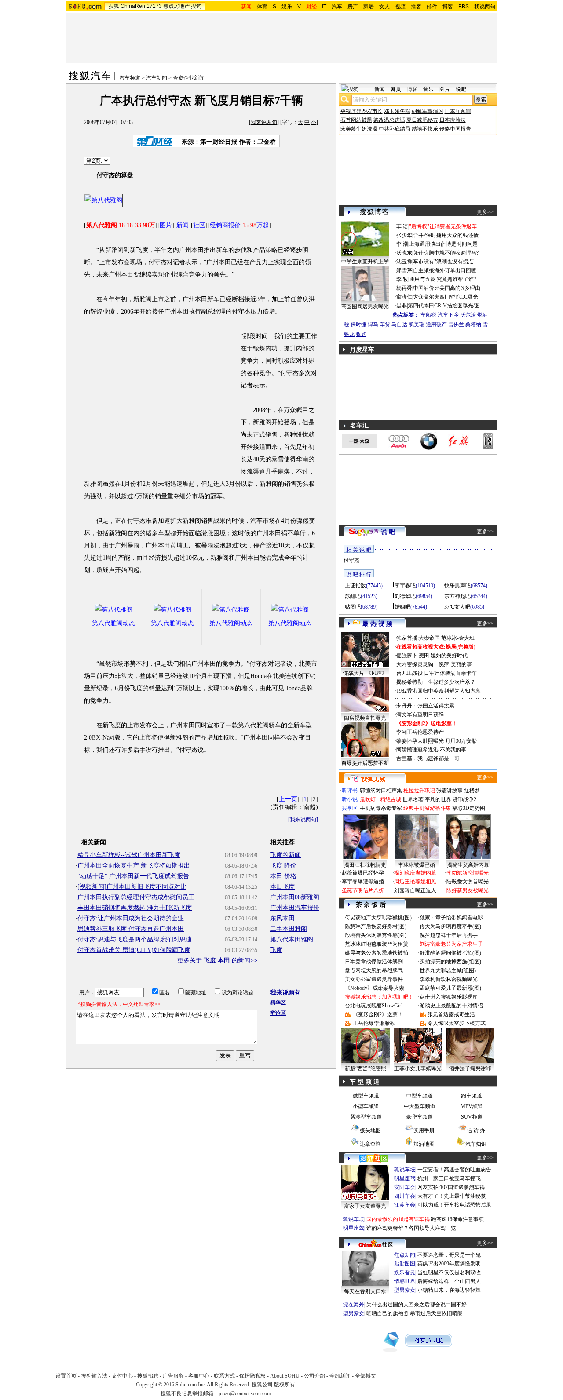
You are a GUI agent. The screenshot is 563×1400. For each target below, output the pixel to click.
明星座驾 (404, 1178)
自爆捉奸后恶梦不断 (365, 763)
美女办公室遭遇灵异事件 (374, 979)
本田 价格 (283, 876)
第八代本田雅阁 (291, 939)
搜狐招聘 (147, 1376)
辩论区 (278, 1013)
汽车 (337, 7)
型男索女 (404, 1290)
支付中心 (122, 1376)
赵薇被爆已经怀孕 (363, 873)
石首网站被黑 (356, 120)
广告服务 (173, 1376)
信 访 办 (476, 1130)
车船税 (428, 315)
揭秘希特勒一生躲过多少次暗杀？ (435, 682)
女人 (384, 7)
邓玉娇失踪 (397, 111)
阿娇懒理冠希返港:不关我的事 (431, 750)
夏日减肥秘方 (422, 120)
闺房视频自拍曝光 (365, 718)
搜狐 (114, 6)
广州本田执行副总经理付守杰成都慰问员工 (135, 897)
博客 (447, 7)
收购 (361, 334)
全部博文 (365, 1376)
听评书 (350, 791)
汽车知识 (475, 1144)
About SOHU (285, 1376)
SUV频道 (472, 1117)
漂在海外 (353, 1305)
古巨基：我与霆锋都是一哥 (428, 758)
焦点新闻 (404, 1255)
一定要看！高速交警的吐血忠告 (454, 1170)
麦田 (424, 656)
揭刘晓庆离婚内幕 (415, 873)
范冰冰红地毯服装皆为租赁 (376, 944)
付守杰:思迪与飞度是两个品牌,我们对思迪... (137, 939)
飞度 (276, 950)
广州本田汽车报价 (294, 907)
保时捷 (358, 324)
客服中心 (198, 1376)
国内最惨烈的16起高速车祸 (398, 1219)
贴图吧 (353, 607)
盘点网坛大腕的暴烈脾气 (374, 970)
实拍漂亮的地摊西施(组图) (450, 962)
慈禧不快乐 (425, 129)
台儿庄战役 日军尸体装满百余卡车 (436, 673)
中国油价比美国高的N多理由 (446, 288)
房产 (352, 7)
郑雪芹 (404, 270)
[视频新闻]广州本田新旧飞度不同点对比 (131, 886)
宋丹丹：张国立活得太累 (425, 706)
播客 (416, 7)
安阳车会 (404, 1187)
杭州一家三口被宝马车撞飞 (449, 1178)
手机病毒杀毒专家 (381, 808)
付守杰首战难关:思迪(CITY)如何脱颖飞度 (133, 950)
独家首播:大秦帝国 (418, 638)
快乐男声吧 (457, 586)
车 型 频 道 (365, 1082)
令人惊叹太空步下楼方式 (457, 1023)
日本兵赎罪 (458, 111)
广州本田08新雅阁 (294, 897)
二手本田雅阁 (288, 929)
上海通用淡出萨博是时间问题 (443, 244)
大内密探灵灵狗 (414, 664)
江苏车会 (404, 1205)
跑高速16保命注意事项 (457, 1219)
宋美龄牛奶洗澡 (358, 129)
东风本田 (282, 918)
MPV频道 (472, 1106)
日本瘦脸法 (452, 120)
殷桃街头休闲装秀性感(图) (375, 935)
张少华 (404, 235)
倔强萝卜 (406, 656)
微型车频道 (366, 1096)
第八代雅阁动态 (113, 623)
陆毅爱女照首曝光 (467, 882)
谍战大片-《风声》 (365, 673)
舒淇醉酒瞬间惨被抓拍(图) (450, 953)
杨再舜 (404, 288)
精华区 (278, 1002)
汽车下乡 (448, 315)
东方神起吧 (457, 596)
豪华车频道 (419, 1117)
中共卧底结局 (394, 129)
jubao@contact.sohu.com (245, 1393)
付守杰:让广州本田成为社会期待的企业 (130, 918)
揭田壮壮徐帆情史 (365, 865)
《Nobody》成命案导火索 (374, 988)
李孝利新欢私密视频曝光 (449, 979)
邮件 (432, 7)
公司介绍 (314, 1376)
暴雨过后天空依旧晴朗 (436, 1313)
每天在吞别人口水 (365, 1291)
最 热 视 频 (377, 623)
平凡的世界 (438, 799)
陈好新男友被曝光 (467, 890)
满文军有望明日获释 (420, 714)
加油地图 (424, 1144)
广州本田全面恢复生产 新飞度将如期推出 (133, 865)
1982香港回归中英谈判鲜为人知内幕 (438, 691)
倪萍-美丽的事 (455, 664)
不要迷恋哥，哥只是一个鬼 (449, 1255)
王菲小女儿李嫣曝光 (418, 1068)
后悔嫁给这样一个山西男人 (449, 1281)
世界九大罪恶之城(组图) (448, 970)
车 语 (402, 226)
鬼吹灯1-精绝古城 (380, 799)
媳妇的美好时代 (449, 656)
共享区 (350, 808)
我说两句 (484, 7)
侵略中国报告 (455, 129)
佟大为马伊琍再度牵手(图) (450, 926)
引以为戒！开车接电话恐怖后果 (454, 1205)
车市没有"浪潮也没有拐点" (444, 262)
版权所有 (284, 1385)
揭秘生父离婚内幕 (468, 865)
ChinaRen (133, 6)
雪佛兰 (456, 324)
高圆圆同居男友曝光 (365, 306)
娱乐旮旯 (404, 1272)
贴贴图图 (404, 1264)
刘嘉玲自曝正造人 (415, 890)
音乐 (428, 89)
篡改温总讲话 (389, 120)
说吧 (461, 89)
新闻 (182, 225)
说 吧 (388, 532)
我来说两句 (264, 122)
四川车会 (404, 1196)
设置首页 (66, 1376)
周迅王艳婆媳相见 (415, 882)
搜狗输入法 (94, 1376)
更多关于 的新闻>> (217, 960)
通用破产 (436, 324)
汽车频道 (129, 78)
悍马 (373, 324)
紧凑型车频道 (366, 1117)
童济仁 (404, 297)
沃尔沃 (468, 315)
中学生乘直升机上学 (365, 262)
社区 (199, 225)
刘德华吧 (405, 596)
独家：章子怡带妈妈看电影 (451, 918)
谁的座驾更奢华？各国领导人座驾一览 (411, 1228)
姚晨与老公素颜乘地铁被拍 (376, 953)
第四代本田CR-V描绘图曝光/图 (444, 306)
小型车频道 (366, 1106)
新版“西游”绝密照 (365, 1068)
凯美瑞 (416, 324)
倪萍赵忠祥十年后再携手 (449, 935)
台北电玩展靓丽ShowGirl (373, 1006)
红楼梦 (472, 791)
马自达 (399, 324)
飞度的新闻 (285, 855)
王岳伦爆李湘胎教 (374, 1023)
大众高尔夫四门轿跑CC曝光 (445, 297)
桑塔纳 (473, 324)
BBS (463, 7)
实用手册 (424, 1130)
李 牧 (402, 279)
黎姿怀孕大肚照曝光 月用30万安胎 (436, 741)
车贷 (385, 324)
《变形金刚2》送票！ (378, 1014)
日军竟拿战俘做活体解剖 (374, 962)
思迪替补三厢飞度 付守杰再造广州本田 (130, 929)
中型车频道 (419, 1096)
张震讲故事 (449, 791)
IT (324, 7)
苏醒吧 (353, 596)
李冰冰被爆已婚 (416, 865)
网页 (396, 89)
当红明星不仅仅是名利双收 (449, 1272)
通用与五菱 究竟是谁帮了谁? (442, 279)
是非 (401, 306)
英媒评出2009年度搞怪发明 (449, 1264)
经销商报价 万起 (239, 225)
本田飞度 (282, 886)
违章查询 (370, 1144)
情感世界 (404, 1281)
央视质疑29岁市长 (361, 111)
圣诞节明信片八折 (363, 890)
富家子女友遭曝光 (365, 1206)
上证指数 (355, 586)
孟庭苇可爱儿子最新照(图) (450, 988)
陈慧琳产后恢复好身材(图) (375, 926)
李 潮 (402, 244)
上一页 (288, 799)
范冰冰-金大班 (458, 638)
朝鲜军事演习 (427, 111)
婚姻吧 (402, 607)
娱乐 (287, 7)
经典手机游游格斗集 (427, 808)
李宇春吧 (405, 586)
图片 (166, 225)
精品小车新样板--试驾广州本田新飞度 (128, 855)
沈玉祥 (404, 262)
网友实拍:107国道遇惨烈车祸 (451, 1187)
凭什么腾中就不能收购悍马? (446, 253)
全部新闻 (340, 1376)
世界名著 (413, 799)
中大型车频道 (419, 1106)
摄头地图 (370, 1130)
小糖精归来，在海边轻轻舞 (449, 1290)
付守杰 (351, 560)
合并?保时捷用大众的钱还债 (446, 235)
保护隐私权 (252, 1376)
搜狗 (196, 6)
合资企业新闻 (189, 78)
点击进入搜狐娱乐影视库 (449, 997)
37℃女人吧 (457, 607)
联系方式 (224, 1376)
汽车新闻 (156, 78)
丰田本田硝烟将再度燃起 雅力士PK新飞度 (134, 907)
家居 (368, 7)
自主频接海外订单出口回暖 (444, 270)
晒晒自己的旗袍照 (387, 1313)
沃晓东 (404, 253)
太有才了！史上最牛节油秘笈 (451, 1196)
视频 (400, 7)
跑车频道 (471, 1096)
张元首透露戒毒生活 (451, 1014)
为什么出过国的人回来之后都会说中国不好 (416, 1305)
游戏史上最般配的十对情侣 (451, 1006)
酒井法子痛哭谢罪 (470, 1068)
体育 (262, 7)
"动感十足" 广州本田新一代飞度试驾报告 (133, 876)
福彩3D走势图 (468, 808)
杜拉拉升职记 (419, 791)
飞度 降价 (283, 865)
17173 (154, 6)
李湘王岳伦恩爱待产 (420, 732)
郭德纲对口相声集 (381, 791)
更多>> (485, 212)
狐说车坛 (404, 1170)
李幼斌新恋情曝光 (467, 873)
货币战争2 (464, 799)
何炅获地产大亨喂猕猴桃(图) (378, 918)
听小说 (350, 799)
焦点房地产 (176, 6)
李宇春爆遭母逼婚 (363, 882)
